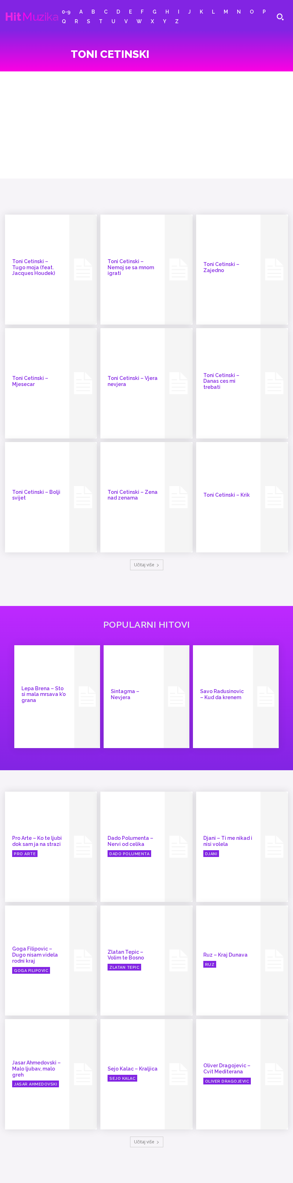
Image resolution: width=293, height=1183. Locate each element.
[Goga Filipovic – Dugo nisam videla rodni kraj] (83, 961)
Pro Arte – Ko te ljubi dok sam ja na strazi (37, 841)
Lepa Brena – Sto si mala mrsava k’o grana (43, 694)
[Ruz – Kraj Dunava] (274, 961)
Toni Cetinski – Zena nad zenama (133, 495)
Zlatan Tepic (124, 967)
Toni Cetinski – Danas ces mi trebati (221, 381)
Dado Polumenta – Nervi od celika (130, 841)
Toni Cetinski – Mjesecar (30, 381)
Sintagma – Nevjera (125, 694)
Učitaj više (144, 565)
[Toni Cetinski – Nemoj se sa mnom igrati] (178, 270)
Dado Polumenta (129, 854)
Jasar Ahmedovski (35, 1084)
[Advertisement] (146, 125)
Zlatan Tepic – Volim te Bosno (126, 955)
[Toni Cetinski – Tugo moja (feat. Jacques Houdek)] (83, 270)
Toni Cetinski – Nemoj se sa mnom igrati (131, 267)
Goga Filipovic (31, 970)
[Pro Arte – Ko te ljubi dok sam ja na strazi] (83, 847)
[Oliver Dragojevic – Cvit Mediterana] (274, 1074)
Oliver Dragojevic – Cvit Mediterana (226, 1068)
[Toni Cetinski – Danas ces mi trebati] (274, 383)
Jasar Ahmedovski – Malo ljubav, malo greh (36, 1069)
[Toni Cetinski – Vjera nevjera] (178, 383)
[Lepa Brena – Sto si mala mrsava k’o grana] (87, 696)
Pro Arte (25, 854)
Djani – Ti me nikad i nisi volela (227, 841)
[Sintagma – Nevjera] (176, 696)
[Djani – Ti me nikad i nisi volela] (274, 847)
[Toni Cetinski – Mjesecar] (83, 383)
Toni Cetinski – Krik (226, 495)
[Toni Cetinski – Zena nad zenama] (178, 497)
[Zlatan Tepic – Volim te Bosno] (178, 961)
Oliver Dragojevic (227, 1081)
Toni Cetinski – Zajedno (221, 267)
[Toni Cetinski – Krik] (274, 497)
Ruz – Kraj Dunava (225, 955)
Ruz (210, 964)
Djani (211, 854)
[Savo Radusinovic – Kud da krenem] (266, 696)
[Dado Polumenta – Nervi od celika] (178, 847)
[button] (280, 17)
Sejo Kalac (122, 1078)
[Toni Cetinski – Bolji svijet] (83, 497)
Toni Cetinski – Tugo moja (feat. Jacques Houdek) (33, 267)
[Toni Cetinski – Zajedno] (274, 270)
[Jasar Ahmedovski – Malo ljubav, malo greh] (83, 1074)
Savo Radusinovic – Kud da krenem (222, 694)
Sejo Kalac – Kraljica (133, 1069)
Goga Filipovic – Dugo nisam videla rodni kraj (35, 955)
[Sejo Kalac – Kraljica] (178, 1074)
